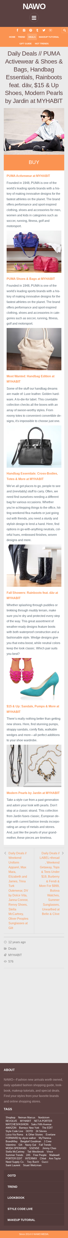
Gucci (45, 1162)
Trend (21, 37)
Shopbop (10, 1117)
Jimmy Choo (49, 1148)
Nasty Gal (30, 1145)
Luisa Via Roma (14, 1134)
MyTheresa (45, 1138)
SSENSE (34, 1148)
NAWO (34, 6)
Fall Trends (45, 1145)
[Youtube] (50, 30)
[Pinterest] (30, 30)
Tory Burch (33, 1162)
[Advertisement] (34, 1021)
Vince (50, 1151)
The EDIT (47, 1128)
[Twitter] (44, 30)
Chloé (43, 1158)
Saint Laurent (13, 1165)
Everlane (50, 1134)
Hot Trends (42, 43)
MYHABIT (15, 955)
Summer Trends (14, 1155)
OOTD (29, 1131)
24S (28, 1155)
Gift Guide (25, 43)
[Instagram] (24, 30)
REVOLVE (11, 1121)
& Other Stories (34, 1134)
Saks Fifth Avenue (41, 1124)
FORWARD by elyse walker (21, 1138)
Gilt (20, 1145)
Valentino (11, 1145)
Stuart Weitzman (32, 1165)
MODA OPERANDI (16, 1148)
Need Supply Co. (15, 1162)
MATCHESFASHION (17, 1124)
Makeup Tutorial (49, 37)
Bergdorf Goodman (30, 1141)
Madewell (54, 1155)
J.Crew (47, 1141)
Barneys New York (29, 1128)
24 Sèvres (41, 1131)
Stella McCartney (15, 1151)
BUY (34, 162)
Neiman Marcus (26, 1117)
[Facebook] (17, 30)
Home (12, 37)
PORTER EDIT (14, 1158)
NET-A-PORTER (43, 1121)
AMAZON (11, 1128)
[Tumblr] (37, 30)
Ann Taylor (55, 1158)
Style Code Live (14, 1131)
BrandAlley (12, 1141)
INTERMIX (31, 1158)
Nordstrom (43, 1117)
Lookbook (16, 1197)
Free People (39, 1155)
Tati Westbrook (35, 1151)
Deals (32, 37)
